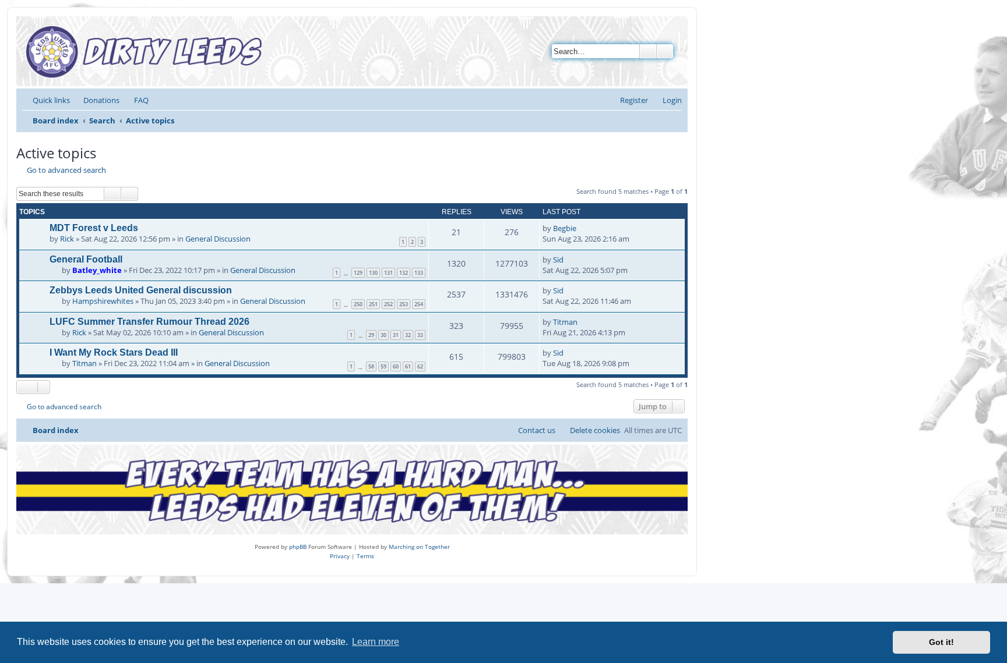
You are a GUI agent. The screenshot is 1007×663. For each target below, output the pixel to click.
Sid (558, 259)
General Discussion (218, 238)
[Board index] (146, 51)
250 (358, 304)
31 (396, 335)
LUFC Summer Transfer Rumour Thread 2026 (149, 322)
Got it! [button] (941, 642)
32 (408, 335)
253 (403, 304)
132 (403, 272)
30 (383, 335)
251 (373, 304)
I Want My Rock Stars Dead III (114, 352)
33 (420, 335)
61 (408, 366)
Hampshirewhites (102, 301)
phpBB (298, 547)
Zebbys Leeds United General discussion (141, 290)
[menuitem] (96, 100)
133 (418, 272)
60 (396, 366)
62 (420, 366)
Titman (565, 322)
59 (383, 366)
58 (371, 366)
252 (388, 304)
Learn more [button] (375, 642)
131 (388, 272)
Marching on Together (419, 547)
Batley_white (97, 270)
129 (358, 272)
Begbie (564, 228)
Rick (67, 238)
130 (373, 272)
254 (418, 304)
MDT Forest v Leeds (94, 228)
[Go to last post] (582, 228)
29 (371, 335)
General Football (86, 259)
